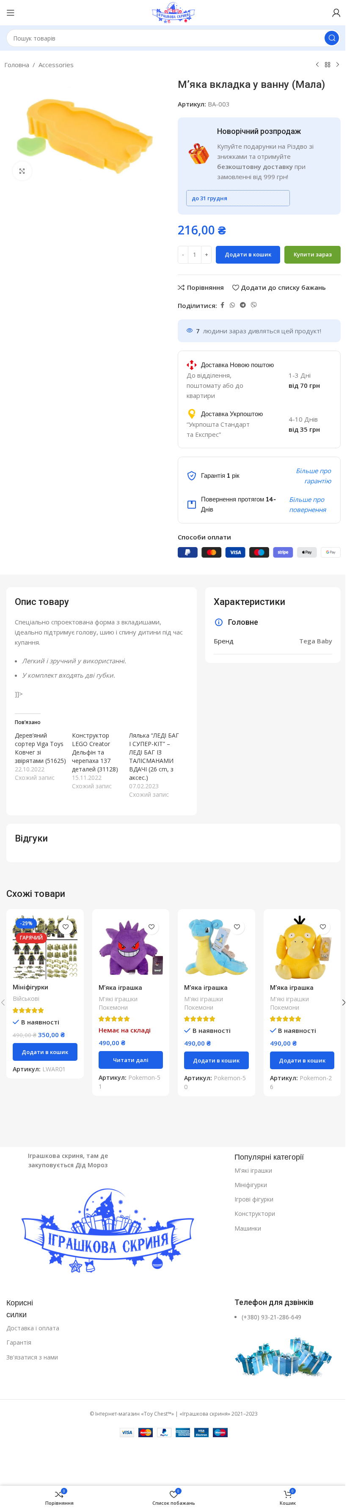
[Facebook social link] (222, 305)
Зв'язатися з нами (32, 1357)
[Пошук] (332, 38)
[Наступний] (338, 65)
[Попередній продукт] (317, 65)
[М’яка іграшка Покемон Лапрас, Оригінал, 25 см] (216, 947)
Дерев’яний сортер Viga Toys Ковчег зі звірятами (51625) (40, 748)
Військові (26, 998)
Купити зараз (313, 254)
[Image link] (116, 1232)
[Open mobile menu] (10, 12)
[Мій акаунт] (336, 12)
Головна (16, 64)
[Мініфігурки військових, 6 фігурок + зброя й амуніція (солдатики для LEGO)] (45, 947)
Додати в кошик (248, 254)
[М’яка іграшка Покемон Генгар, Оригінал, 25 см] (131, 947)
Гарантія (18, 1342)
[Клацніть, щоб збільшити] (22, 170)
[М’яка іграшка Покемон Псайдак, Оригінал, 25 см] (302, 947)
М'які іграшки (253, 1170)
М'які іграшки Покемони (118, 1003)
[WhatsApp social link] (232, 305)
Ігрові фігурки (253, 1199)
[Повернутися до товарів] (327, 65)
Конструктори (254, 1213)
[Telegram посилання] (242, 305)
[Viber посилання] (253, 305)
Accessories (56, 64)
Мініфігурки (250, 1185)
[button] (45, 1052)
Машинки (247, 1228)
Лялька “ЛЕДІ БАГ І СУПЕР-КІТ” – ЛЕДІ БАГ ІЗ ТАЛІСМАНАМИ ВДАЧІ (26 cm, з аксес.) (154, 756)
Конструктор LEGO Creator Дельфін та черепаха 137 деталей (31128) (95, 752)
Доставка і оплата (32, 1328)
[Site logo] (173, 12)
